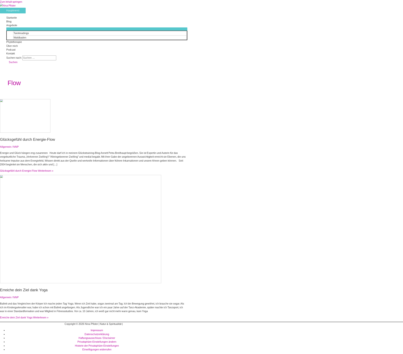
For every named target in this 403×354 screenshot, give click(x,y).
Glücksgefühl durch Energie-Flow (27, 139)
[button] (11, 62)
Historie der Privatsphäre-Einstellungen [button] (97, 345)
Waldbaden (20, 37)
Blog (8, 21)
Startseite (11, 17)
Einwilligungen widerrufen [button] (96, 349)
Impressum (97, 330)
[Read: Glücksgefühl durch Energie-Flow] (25, 132)
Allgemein (5, 146)
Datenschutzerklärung (97, 334)
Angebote (11, 25)
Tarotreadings (21, 33)
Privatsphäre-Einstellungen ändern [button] (96, 341)
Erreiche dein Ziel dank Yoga (24, 290)
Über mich (12, 46)
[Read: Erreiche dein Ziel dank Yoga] (80, 282)
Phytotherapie (14, 42)
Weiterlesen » (26, 170)
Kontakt (10, 53)
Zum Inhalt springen (11, 1)
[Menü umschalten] (96, 29)
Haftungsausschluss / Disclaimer (97, 338)
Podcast (10, 49)
